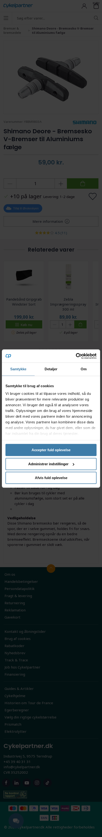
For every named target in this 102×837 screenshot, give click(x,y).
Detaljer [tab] (51, 369)
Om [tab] (84, 369)
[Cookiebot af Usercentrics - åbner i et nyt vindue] (76, 356)
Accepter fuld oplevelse (51, 450)
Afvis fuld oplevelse (51, 478)
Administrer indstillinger (48, 464)
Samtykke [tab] (18, 369)
